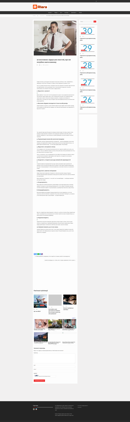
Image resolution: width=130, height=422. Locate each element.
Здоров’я (50, 12)
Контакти (79, 407)
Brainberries (40, 330)
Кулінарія (66, 12)
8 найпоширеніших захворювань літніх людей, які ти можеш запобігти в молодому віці (53, 256)
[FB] (96, 1)
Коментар (36, 352)
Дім (61, 12)
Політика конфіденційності (83, 405)
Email (35, 369)
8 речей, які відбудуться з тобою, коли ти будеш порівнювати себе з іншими (60, 260)
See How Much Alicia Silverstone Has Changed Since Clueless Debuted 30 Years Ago (54, 343)
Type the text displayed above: (44, 376)
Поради (55, 12)
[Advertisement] (56, 73)
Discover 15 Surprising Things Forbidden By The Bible (39, 329)
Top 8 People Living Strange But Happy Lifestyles (54, 329)
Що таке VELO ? (37, 311)
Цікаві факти (73, 12)
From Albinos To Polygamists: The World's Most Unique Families (68, 329)
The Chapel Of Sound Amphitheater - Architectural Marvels (41, 342)
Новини (80, 12)
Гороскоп (83, 33)
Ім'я (35, 365)
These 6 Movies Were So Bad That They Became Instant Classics (68, 342)
